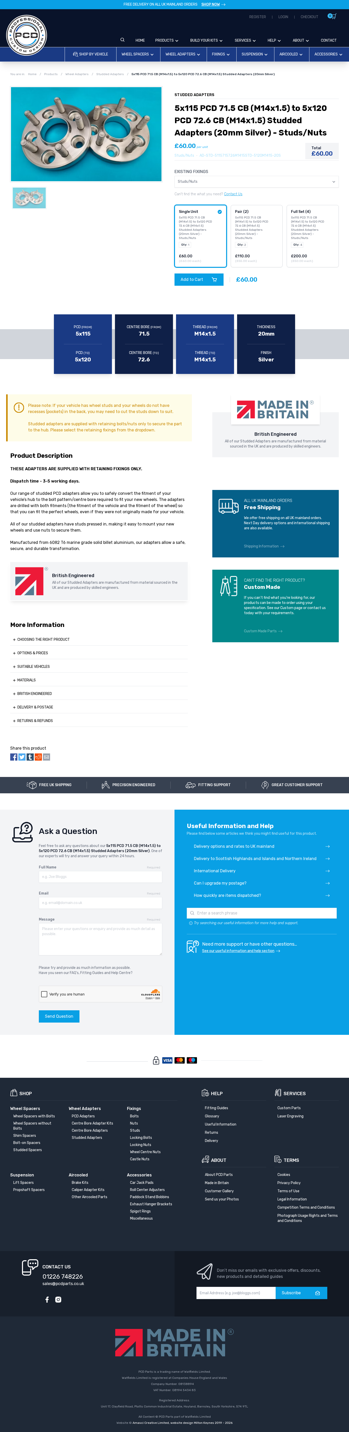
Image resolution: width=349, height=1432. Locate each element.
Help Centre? (122, 973)
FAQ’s (74, 973)
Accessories (326, 54)
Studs (135, 1130)
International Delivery (215, 870)
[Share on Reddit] (38, 757)
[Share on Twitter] (22, 757)
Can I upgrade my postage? (220, 883)
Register (257, 17)
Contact (329, 40)
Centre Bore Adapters (90, 1130)
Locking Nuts (140, 1145)
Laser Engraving (290, 1116)
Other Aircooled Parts (89, 1197)
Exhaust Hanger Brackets (151, 1204)
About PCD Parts (219, 1175)
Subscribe (291, 1292)
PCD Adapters (83, 1116)
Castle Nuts (139, 1159)
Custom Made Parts (260, 631)
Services (243, 40)
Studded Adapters (87, 1138)
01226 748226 (62, 1276)
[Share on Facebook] (13, 757)
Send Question (59, 1016)
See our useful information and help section (238, 951)
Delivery (211, 1141)
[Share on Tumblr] (30, 757)
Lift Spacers (23, 1183)
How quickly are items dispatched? (227, 895)
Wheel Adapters (180, 54)
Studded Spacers (27, 1150)
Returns (211, 1132)
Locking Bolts (141, 1138)
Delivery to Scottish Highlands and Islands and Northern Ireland (255, 858)
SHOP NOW (210, 4)
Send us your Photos (222, 1199)
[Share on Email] (46, 757)
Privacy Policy (289, 1183)
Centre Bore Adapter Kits (92, 1123)
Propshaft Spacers (29, 1190)
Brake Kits (80, 1183)
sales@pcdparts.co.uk (63, 1283)
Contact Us (233, 194)
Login (283, 17)
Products (164, 40)
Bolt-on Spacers (26, 1143)
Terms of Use (288, 1191)
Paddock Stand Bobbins (149, 1197)
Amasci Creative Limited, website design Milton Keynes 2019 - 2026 (182, 1423)
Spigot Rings (140, 1211)
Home (140, 40)
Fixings (218, 54)
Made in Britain (217, 1183)
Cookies (283, 1175)
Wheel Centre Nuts (145, 1152)
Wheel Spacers (135, 54)
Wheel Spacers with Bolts (34, 1116)
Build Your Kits (204, 40)
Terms (291, 1160)
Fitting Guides (91, 973)
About (298, 40)
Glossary (212, 1116)
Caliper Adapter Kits (88, 1190)
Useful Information (220, 1124)
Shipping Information (261, 546)
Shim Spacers (24, 1135)
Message (46, 919)
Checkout (309, 17)
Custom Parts (289, 1108)
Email (44, 893)
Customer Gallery (219, 1191)
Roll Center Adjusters (147, 1190)
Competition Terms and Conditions (306, 1207)
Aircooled (289, 54)
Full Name (47, 867)
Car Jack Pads (142, 1183)
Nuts (134, 1123)
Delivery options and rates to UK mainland (234, 846)
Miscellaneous (141, 1218)
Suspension (252, 54)
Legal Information (292, 1199)
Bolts (134, 1116)
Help (272, 40)
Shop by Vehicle (93, 54)
